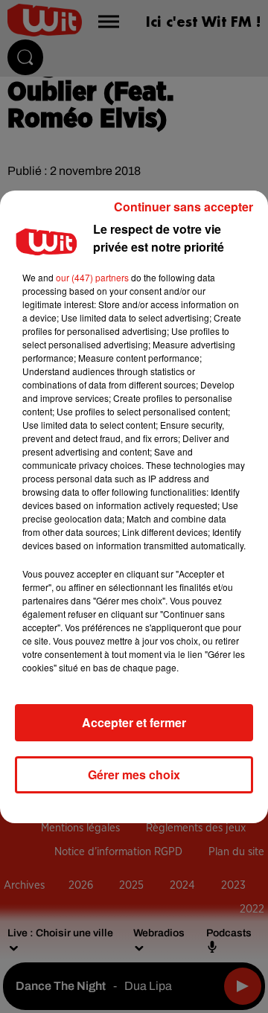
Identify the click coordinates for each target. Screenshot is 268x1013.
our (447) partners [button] (92, 277)
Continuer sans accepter (183, 206)
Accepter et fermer (134, 722)
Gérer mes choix (134, 774)
